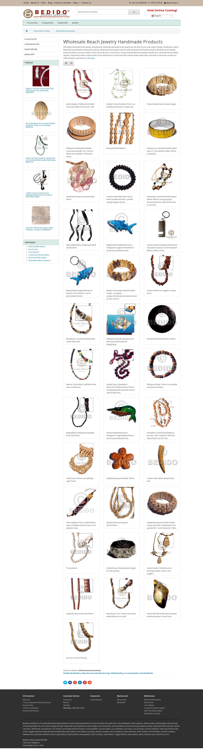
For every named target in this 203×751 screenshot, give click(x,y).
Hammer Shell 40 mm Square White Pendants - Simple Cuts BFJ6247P (39, 229)
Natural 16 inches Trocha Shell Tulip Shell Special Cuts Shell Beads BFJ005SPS (40, 90)
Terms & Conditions (30, 708)
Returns (66, 702)
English (157, 16)
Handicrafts (63, 22)
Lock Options (33, 252)
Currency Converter (62, 2)
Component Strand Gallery (38, 255)
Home (26, 2)
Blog (50, 2)
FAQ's (43, 2)
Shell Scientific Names (36, 246)
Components (47, 22)
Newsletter (121, 702)
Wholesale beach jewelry (65, 31)
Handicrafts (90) (31, 49)
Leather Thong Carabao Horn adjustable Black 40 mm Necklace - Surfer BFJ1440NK (39, 195)
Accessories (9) (30, 39)
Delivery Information (31, 711)
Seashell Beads (146, 673)
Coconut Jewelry (132, 673)
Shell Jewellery (117, 673)
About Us (35, 2)
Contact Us (86, 2)
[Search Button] (134, 12)
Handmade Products (42, 31)
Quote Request (96, 700)
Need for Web (38, 745)
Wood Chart (33, 249)
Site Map (66, 705)
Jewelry (75, 22)
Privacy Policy (28, 705)
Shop (75, 2)
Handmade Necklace (72, 673)
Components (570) (32, 44)
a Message (90, 58)
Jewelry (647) (29, 54)
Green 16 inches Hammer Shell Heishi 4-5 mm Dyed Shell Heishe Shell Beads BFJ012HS (41, 160)
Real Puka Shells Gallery (37, 257)
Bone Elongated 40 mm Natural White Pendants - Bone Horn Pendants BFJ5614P (40, 125)
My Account (121, 700)
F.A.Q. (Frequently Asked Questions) (37, 702)
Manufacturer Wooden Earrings (96, 673)
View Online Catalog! (162, 10)
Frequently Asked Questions (39, 260)
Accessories (32, 22)
